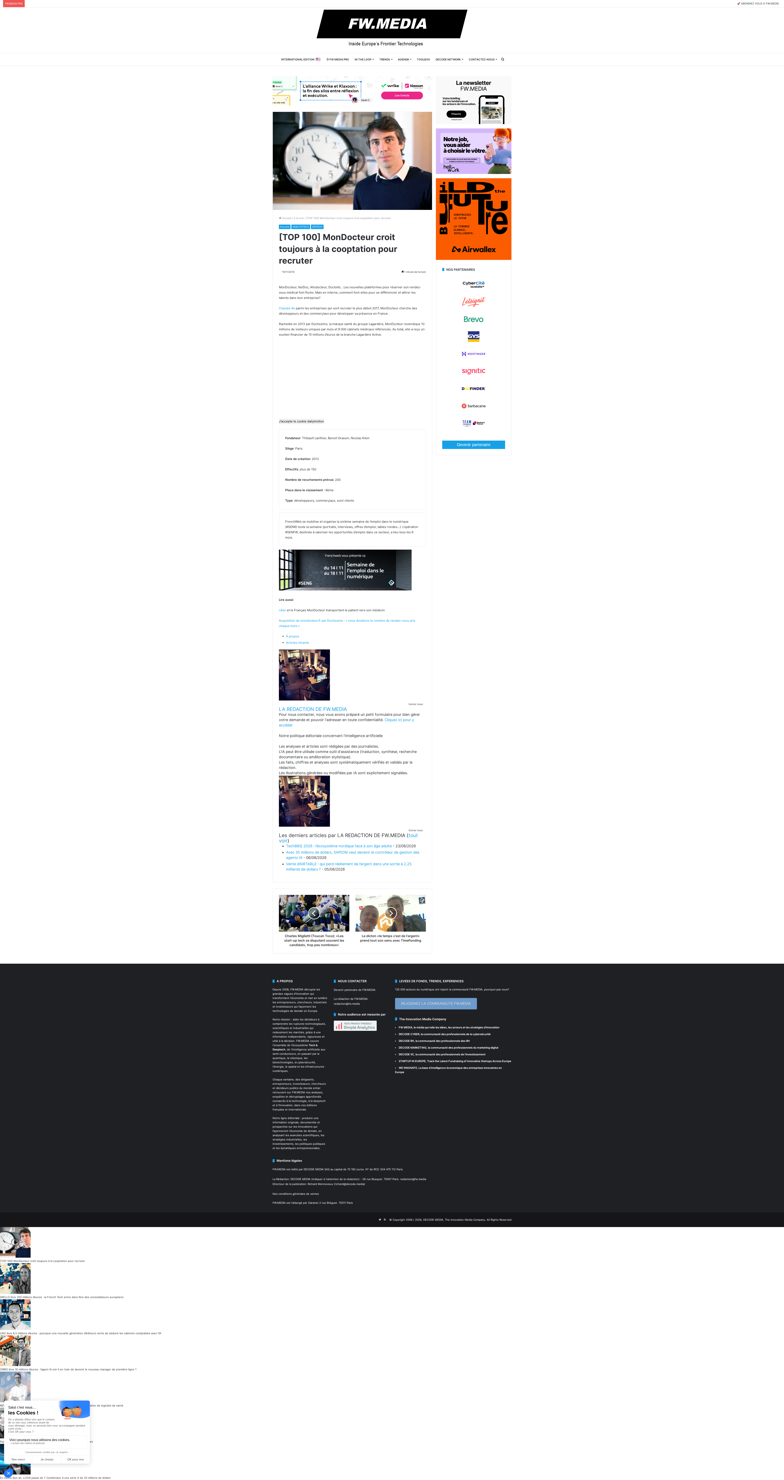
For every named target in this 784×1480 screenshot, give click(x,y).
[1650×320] (352, 90)
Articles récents (297, 643)
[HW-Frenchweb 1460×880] (473, 173)
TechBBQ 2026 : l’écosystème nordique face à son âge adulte (339, 846)
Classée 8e (287, 308)
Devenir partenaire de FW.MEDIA (354, 989)
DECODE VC (406, 1054)
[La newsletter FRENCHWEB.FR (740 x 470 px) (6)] (473, 123)
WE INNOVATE (408, 1067)
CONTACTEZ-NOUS (481, 59)
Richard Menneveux (320, 1184)
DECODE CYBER (409, 1034)
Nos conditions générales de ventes (296, 1193)
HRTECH (317, 226)
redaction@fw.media (347, 1003)
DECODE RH (406, 1040)
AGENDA (403, 59)
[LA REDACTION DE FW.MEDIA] (304, 699)
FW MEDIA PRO (339, 59)
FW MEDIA (405, 1027)
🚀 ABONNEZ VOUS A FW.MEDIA (758, 3)
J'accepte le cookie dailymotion (301, 421)
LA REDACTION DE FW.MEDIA (313, 709)
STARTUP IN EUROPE (412, 1061)
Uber (282, 610)
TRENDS (384, 59)
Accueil (286, 218)
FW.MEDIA (296, 989)
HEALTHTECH (301, 226)
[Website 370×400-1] (473, 259)
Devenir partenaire (473, 444)
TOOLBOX (423, 59)
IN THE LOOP (363, 59)
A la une (299, 218)
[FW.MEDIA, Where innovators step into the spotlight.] (392, 30)
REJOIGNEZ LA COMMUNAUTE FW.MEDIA (436, 1003)
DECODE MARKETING (413, 1047)
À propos (292, 636)
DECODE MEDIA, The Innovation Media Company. (454, 1219)
